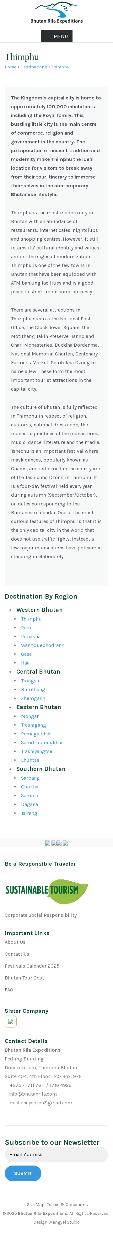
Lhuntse (30, 760)
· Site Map (35, 1204)
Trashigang (33, 725)
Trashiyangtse (36, 751)
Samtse (29, 795)
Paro (26, 628)
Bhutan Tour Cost (24, 978)
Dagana (29, 804)
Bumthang (33, 689)
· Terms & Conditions (67, 1204)
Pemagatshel (36, 734)
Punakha (30, 636)
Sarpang (30, 778)
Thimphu (31, 619)
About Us (15, 942)
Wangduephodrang (43, 645)
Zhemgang (33, 698)
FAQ (9, 990)
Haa (25, 663)
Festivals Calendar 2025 (32, 966)
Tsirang (29, 813)
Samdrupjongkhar (42, 742)
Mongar (30, 716)
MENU (61, 36)
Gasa (26, 654)
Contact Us (17, 954)
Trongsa (30, 681)
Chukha (29, 787)
